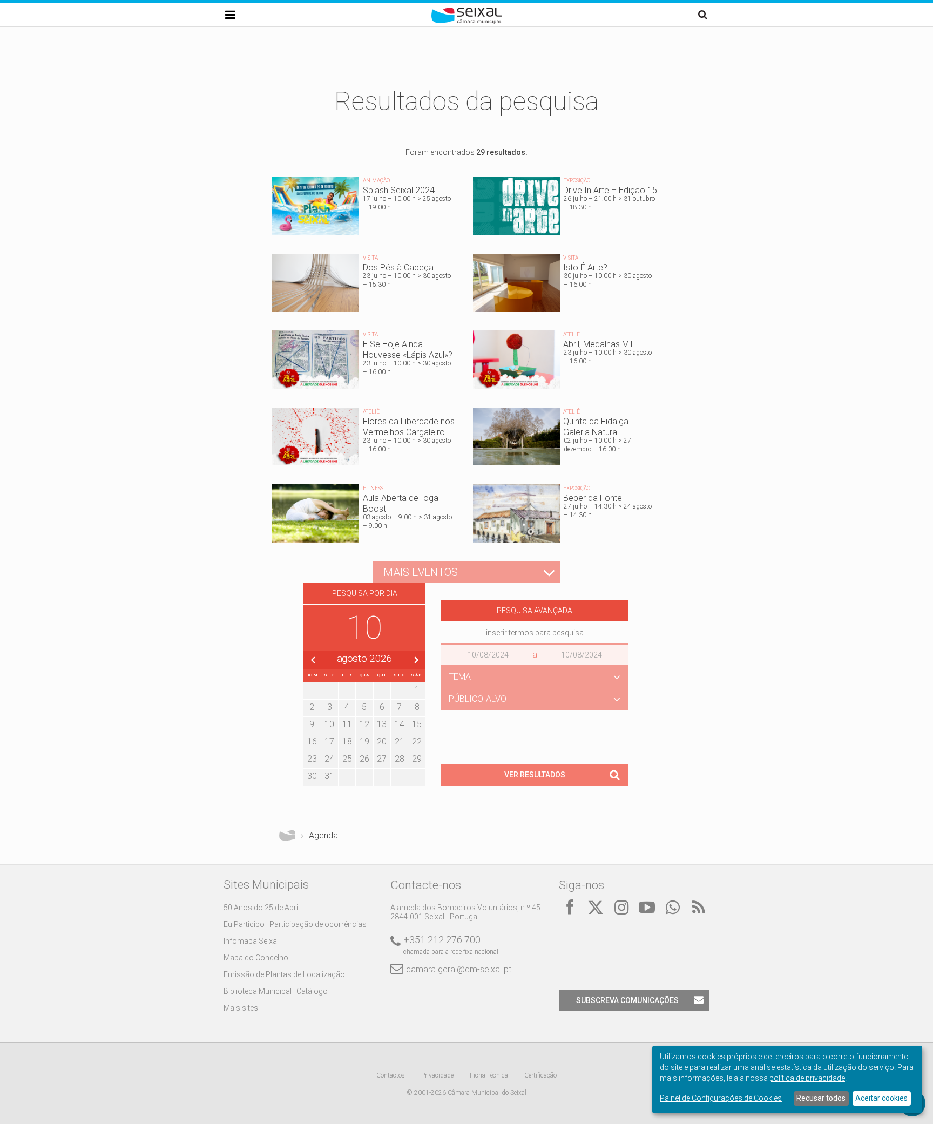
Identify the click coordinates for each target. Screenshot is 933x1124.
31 (329, 776)
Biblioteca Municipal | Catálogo (276, 991)
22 (417, 741)
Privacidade (437, 1075)
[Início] (466, 21)
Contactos (390, 1075)
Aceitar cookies (881, 1098)
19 (364, 741)
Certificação (540, 1075)
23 (312, 759)
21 (399, 741)
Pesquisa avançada (534, 610)
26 (364, 759)
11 (347, 724)
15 (417, 724)
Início (287, 836)
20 (382, 741)
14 (399, 724)
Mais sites (241, 1008)
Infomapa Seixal (251, 941)
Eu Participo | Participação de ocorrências (295, 924)
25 (347, 759)
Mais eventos (420, 572)
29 (417, 759)
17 (329, 741)
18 (347, 741)
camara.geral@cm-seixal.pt (458, 969)
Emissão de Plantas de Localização (284, 974)
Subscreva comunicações (627, 1000)
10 (329, 724)
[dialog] (787, 1079)
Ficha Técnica (489, 1075)
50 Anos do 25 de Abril (262, 907)
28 (399, 759)
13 (382, 724)
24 (329, 759)
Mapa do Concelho (256, 957)
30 (312, 776)
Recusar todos (821, 1098)
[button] (534, 677)
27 (382, 759)
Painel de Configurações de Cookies (721, 1098)
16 (312, 741)
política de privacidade (807, 1078)
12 (364, 724)
